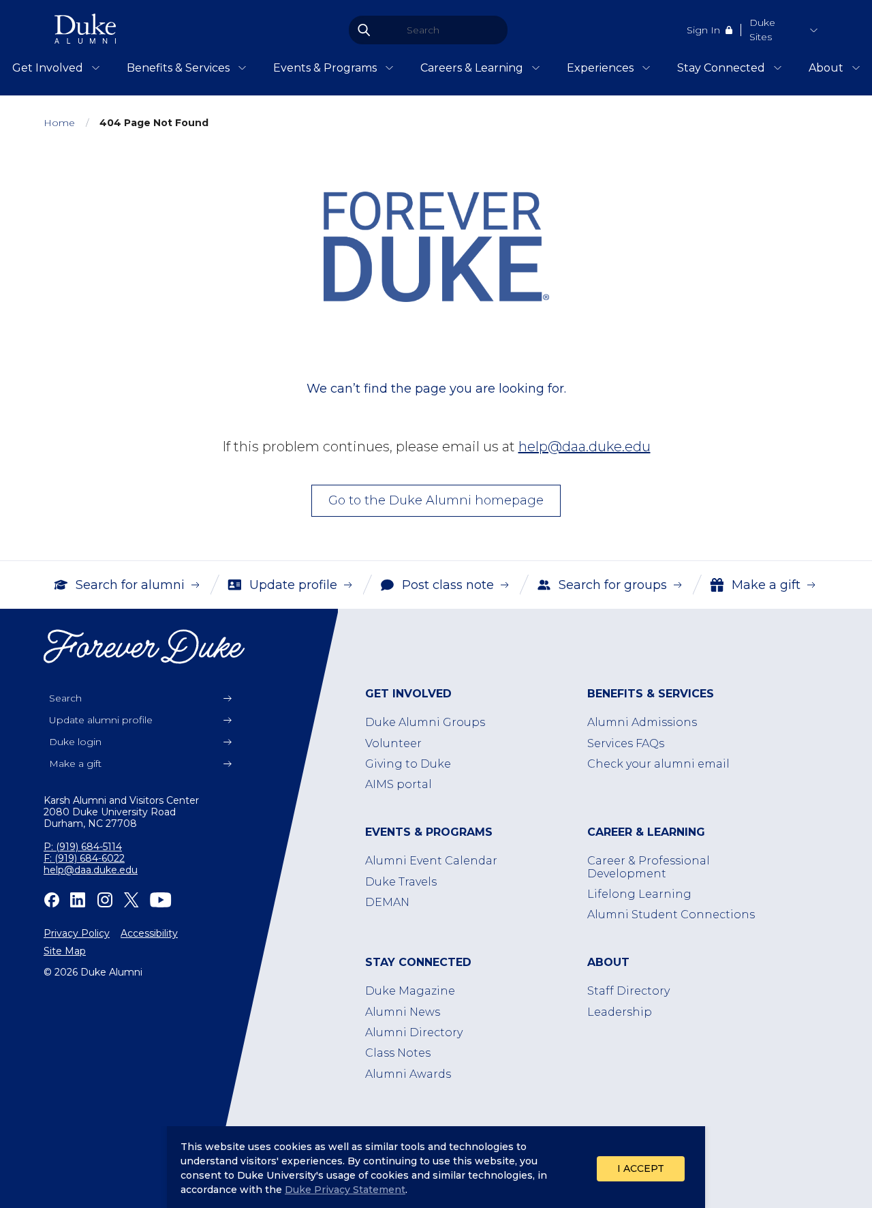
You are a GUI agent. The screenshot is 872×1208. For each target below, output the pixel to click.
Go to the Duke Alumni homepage (436, 500)
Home (59, 123)
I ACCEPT (640, 1168)
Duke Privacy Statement (345, 1189)
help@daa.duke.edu (584, 446)
